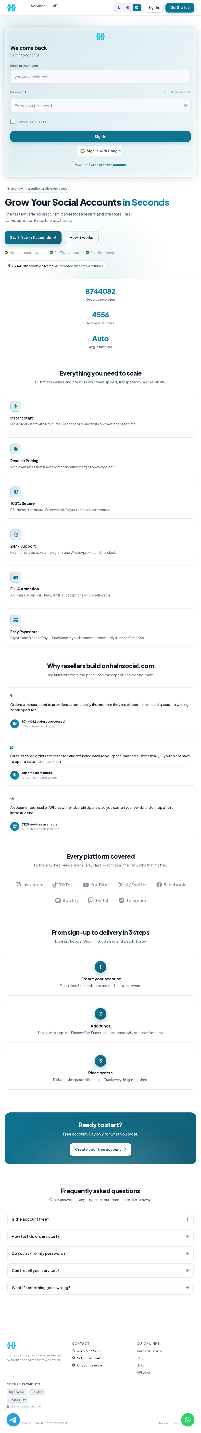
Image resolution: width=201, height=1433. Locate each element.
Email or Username (24, 66)
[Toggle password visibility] (186, 105)
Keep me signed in (32, 121)
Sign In (154, 7)
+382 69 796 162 (89, 1351)
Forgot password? (177, 92)
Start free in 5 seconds (30, 237)
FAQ (140, 1358)
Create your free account (98, 1149)
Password (18, 92)
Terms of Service (149, 1351)
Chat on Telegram (90, 1365)
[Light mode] (128, 7)
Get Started (180, 7)
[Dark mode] (119, 7)
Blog (140, 1365)
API (55, 6)
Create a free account (108, 164)
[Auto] (137, 7)
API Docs (144, 1372)
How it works (81, 237)
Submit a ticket (88, 1358)
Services (38, 6)
